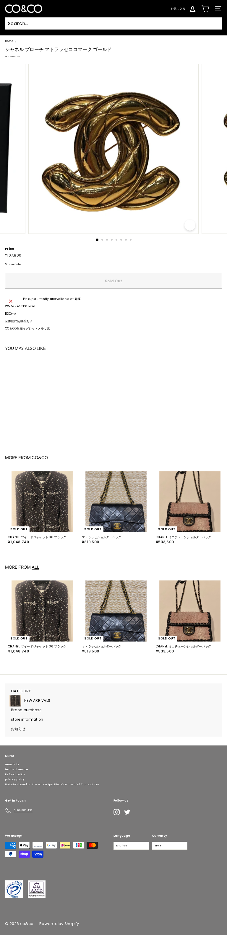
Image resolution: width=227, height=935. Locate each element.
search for (12, 764)
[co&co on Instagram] (117, 812)
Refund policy (15, 774)
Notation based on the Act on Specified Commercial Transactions (52, 784)
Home (9, 41)
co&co (40, 457)
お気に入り (178, 8)
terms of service (16, 769)
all (35, 567)
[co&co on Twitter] (127, 812)
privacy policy (15, 779)
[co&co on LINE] (139, 812)
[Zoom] (189, 225)
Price (9, 248)
